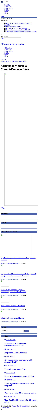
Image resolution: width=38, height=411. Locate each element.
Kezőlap (3, 59)
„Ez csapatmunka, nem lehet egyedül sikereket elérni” (21, 31)
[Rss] (4, 16)
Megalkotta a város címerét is (13, 26)
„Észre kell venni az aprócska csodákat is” (17, 30)
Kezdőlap (7, 5)
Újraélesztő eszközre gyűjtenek (12, 318)
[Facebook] (1, 16)
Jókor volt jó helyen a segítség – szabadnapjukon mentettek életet (13, 291)
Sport (6, 11)
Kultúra (6, 10)
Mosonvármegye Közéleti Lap (10, 263)
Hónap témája (8, 8)
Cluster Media (5, 407)
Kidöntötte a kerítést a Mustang (13, 306)
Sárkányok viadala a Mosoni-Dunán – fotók (13, 61)
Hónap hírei (7, 6)
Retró (6, 13)
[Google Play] (2, 16)
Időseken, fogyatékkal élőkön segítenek (16, 28)
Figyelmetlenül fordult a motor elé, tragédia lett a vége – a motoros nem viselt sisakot (18, 275)
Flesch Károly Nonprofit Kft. (20, 406)
